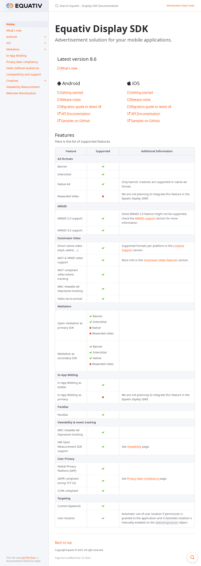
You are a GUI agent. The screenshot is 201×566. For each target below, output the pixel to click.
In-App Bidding (16, 55)
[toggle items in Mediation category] (45, 49)
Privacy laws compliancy (22, 62)
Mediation (13, 49)
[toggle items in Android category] (45, 37)
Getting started (71, 92)
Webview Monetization (21, 93)
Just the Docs (29, 557)
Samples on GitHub (75, 121)
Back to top (63, 542)
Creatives (12, 80)
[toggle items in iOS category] (45, 43)
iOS (8, 43)
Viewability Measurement (23, 87)
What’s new (68, 68)
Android (11, 37)
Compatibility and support (23, 74)
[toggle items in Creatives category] (45, 81)
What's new (13, 30)
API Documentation (75, 113)
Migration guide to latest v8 (80, 106)
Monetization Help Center (181, 5)
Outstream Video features (161, 260)
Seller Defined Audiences (22, 68)
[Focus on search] (192, 557)
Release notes (70, 99)
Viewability (134, 446)
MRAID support (145, 218)
